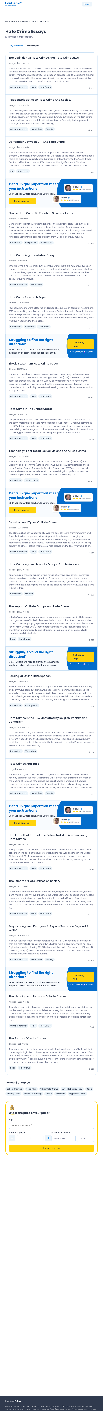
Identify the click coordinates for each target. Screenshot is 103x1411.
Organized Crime (77, 1093)
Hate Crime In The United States (30, 409)
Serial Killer (31, 1089)
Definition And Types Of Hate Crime (33, 522)
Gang (89, 1089)
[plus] (48, 1138)
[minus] (12, 1138)
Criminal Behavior (18, 87)
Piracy (49, 1093)
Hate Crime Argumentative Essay (31, 255)
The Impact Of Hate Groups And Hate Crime (39, 606)
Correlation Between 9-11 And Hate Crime (37, 142)
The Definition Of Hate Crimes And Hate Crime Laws (44, 58)
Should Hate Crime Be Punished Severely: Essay (41, 213)
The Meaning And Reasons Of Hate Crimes (37, 996)
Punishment (46, 242)
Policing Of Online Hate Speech (30, 676)
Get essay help (78, 344)
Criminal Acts (44, 21)
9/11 (11, 171)
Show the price (51, 1148)
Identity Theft (13, 1093)
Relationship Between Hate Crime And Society (40, 100)
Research (29, 326)
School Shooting (14, 1089)
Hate (33, 87)
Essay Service (11, 21)
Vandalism (30, 751)
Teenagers (44, 326)
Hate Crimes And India (24, 764)
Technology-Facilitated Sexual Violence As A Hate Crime (47, 451)
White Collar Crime (49, 1089)
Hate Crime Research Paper (28, 297)
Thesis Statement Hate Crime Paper (33, 363)
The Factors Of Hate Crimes (28, 1038)
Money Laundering (33, 1093)
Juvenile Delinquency (72, 1089)
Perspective (30, 242)
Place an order (22, 201)
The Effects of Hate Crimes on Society (34, 881)
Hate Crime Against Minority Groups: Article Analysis (44, 564)
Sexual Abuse (31, 480)
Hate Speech (31, 705)
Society (49, 129)
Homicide (60, 1093)
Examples (24, 21)
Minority (29, 593)
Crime (33, 21)
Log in (87, 4)
